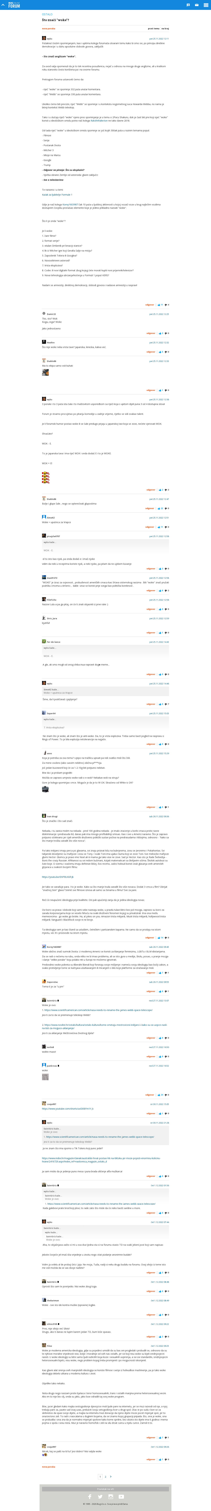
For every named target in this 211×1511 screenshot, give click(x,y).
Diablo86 (51, 361)
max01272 (52, 578)
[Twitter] (100, 1497)
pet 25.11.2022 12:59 (159, 618)
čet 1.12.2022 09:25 (160, 1346)
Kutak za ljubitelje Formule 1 (57, 194)
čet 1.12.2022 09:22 (160, 1324)
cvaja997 (51, 1104)
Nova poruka (48, 28)
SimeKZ (51, 518)
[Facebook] (89, 1497)
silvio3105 (52, 1324)
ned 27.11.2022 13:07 (159, 1001)
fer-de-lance (53, 642)
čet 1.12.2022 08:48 (160, 1282)
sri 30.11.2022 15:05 (159, 1104)
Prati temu (153, 28)
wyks (49, 39)
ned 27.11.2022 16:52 (159, 1066)
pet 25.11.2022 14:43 (159, 642)
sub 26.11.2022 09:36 (159, 816)
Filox (49, 1346)
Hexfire (51, 343)
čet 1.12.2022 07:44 (160, 1222)
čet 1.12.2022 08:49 (160, 1300)
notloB (50, 1047)
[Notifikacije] (188, 5)
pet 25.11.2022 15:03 (159, 713)
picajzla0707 (53, 536)
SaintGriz (52, 1001)
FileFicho (51, 600)
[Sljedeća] (110, 1476)
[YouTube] (121, 1497)
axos (49, 753)
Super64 (51, 713)
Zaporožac (52, 982)
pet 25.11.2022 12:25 (159, 314)
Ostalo (47, 14)
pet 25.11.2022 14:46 (159, 684)
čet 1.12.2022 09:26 (160, 1447)
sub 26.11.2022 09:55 (159, 982)
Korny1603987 (70, 204)
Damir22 (51, 314)
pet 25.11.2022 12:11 (159, 39)
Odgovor (149, 304)
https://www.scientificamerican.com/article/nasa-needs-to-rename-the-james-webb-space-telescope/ (98, 1010)
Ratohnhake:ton (99, 120)
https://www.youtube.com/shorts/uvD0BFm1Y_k (67, 1108)
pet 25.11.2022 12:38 (159, 399)
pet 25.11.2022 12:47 (159, 499)
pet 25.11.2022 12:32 (159, 343)
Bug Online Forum (14, 5)
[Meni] (206, 5)
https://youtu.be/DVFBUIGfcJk (58, 876)
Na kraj (165, 28)
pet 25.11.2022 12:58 (159, 536)
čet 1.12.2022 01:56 (160, 1185)
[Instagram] (110, 1497)
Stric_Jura (52, 618)
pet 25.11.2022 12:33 (159, 361)
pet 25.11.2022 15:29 (159, 753)
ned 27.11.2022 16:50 (159, 1047)
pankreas (52, 1066)
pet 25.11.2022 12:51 (159, 518)
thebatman (53, 1300)
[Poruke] (197, 5)
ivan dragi (52, 816)
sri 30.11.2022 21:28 (159, 1123)
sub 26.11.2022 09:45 (159, 947)
